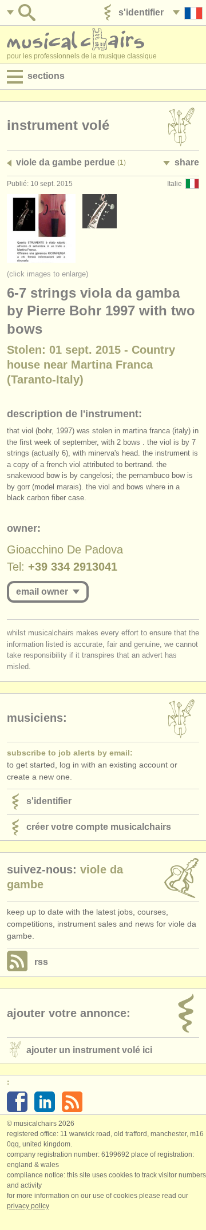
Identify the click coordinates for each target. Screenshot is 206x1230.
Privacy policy (28, 1206)
